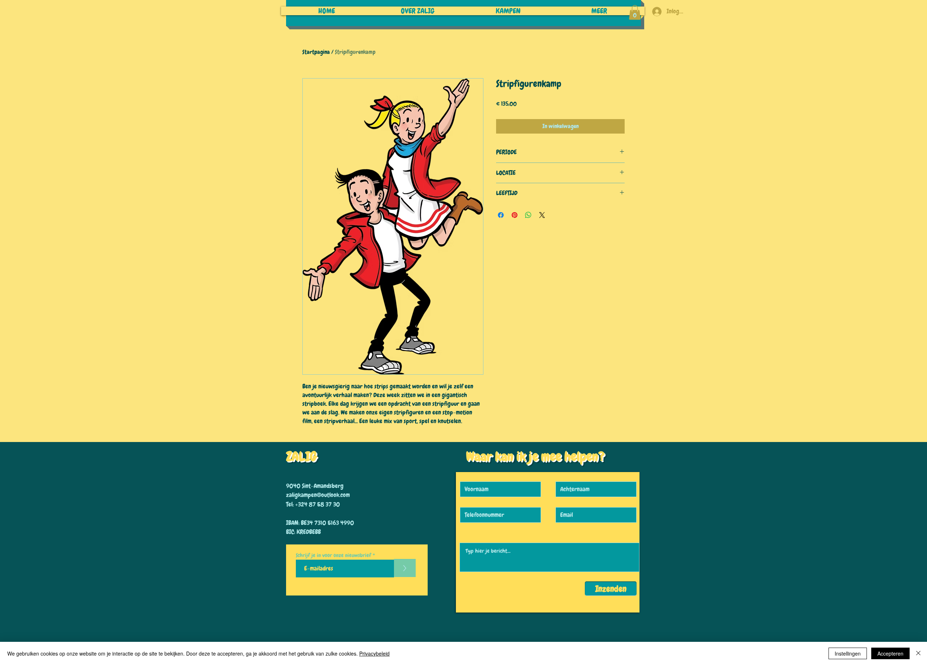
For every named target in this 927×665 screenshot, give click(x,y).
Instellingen (848, 653)
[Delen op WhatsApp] (528, 215)
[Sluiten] (918, 653)
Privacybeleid (374, 653)
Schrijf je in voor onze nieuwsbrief (333, 555)
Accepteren (890, 653)
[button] (635, 12)
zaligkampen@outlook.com (318, 495)
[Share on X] (542, 215)
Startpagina (316, 52)
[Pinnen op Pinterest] (514, 215)
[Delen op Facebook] (500, 215)
